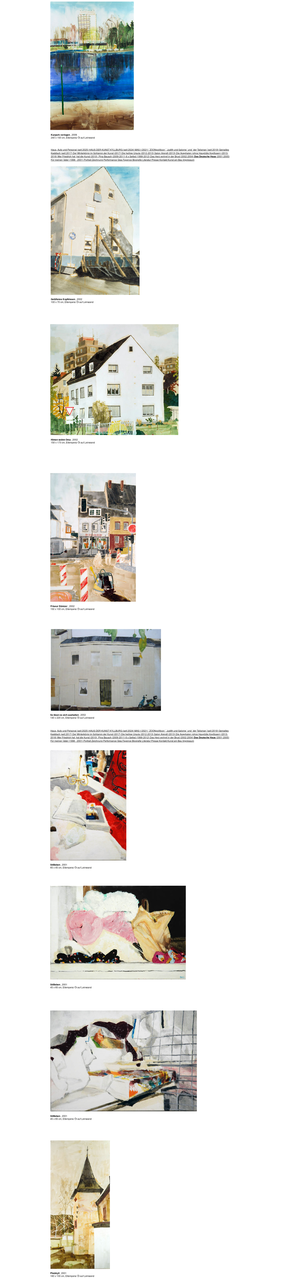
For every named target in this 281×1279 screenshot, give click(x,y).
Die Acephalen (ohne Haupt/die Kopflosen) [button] (198, 153)
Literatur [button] (146, 159)
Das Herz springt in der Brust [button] (165, 156)
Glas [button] (120, 159)
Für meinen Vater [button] (60, 159)
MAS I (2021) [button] (141, 149)
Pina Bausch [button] (105, 156)
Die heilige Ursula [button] (131, 153)
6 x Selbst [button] (131, 156)
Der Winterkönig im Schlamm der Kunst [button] (93, 153)
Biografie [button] (137, 159)
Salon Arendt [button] (161, 153)
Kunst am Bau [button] (175, 159)
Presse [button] (155, 159)
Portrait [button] (87, 159)
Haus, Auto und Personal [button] (64, 149)
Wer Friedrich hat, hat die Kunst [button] (74, 156)
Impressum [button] (188, 159)
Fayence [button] (127, 159)
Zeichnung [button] (97, 159)
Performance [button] (110, 159)
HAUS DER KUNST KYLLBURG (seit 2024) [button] (111, 149)
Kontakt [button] (163, 159)
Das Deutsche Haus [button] (205, 156)
